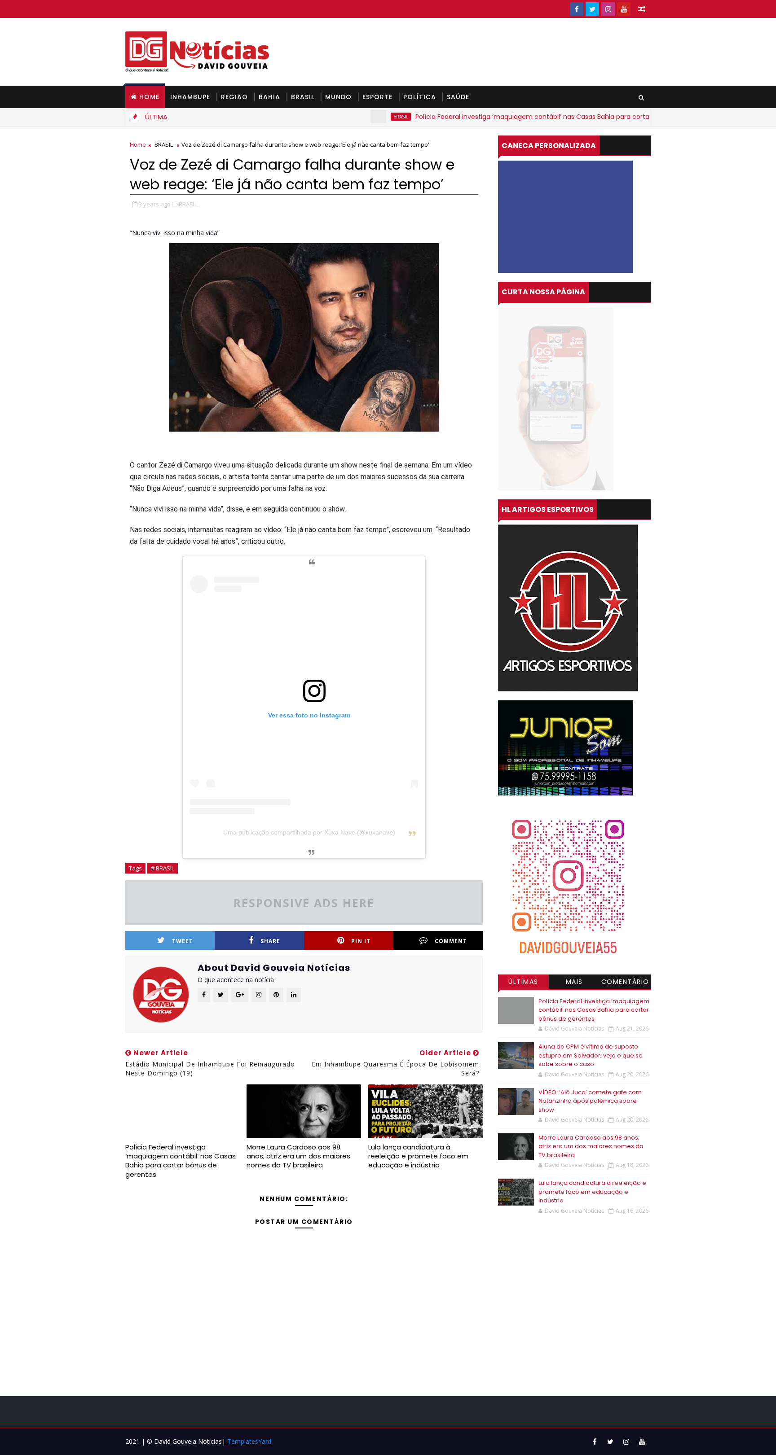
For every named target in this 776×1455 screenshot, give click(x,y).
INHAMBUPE (190, 96)
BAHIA (269, 96)
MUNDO (338, 96)
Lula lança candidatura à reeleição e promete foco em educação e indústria (418, 1156)
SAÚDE (458, 96)
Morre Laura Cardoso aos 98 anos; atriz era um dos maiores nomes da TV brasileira (298, 1156)
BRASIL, (188, 204)
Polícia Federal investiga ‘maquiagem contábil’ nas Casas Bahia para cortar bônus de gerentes (527, 116)
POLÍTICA (419, 96)
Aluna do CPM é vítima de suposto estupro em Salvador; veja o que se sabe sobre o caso (590, 1055)
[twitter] (592, 9)
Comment (451, 941)
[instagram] (608, 9)
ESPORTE (377, 96)
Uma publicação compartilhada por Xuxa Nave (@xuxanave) (309, 832)
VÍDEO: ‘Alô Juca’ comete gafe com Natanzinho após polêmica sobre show (590, 1101)
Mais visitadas (574, 983)
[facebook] (576, 9)
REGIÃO (234, 96)
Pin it (360, 941)
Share (270, 941)
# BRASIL (162, 868)
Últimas (523, 981)
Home (149, 96)
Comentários (625, 983)
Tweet (182, 941)
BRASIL (302, 96)
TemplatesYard (249, 1441)
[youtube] (623, 9)
